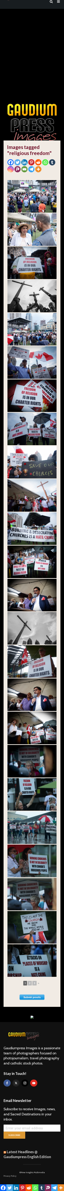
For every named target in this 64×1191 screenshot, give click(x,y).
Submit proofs (32, 997)
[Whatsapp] (45, 162)
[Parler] (17, 169)
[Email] (24, 169)
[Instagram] (10, 169)
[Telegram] (31, 169)
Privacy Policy (10, 1176)
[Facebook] (10, 162)
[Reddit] (38, 162)
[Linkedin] (24, 162)
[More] (38, 169)
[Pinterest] (31, 162)
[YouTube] (33, 1083)
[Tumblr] (52, 162)
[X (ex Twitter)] (16, 1083)
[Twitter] (17, 162)
